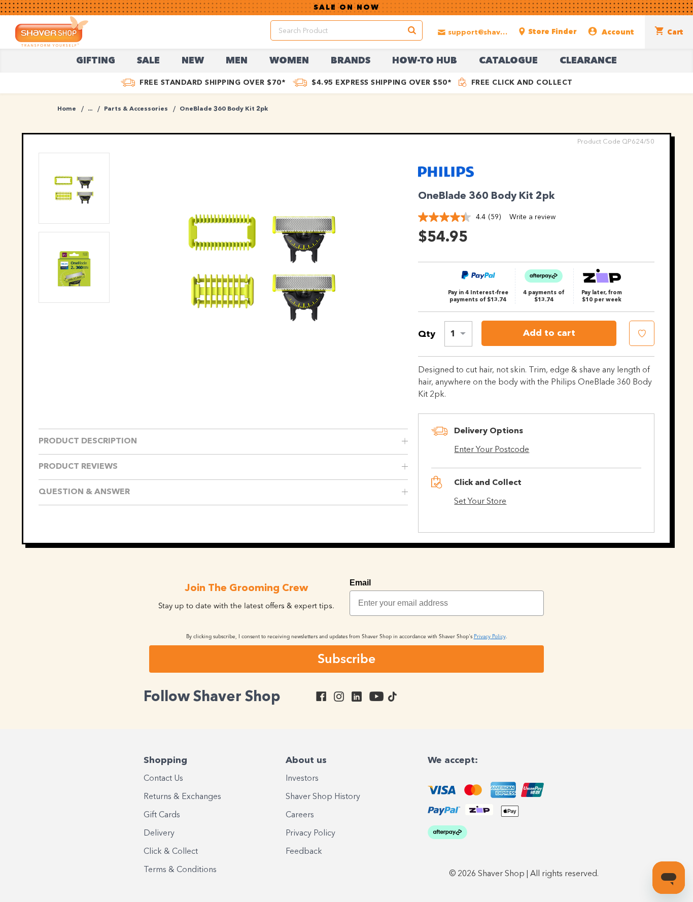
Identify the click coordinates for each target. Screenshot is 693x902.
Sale (148, 60)
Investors (302, 779)
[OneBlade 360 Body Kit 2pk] (262, 261)
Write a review (532, 217)
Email (360, 582)
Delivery (159, 833)
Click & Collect (171, 852)
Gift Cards (162, 815)
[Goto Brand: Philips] (446, 178)
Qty (426, 334)
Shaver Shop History (323, 797)
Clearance (588, 60)
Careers (300, 815)
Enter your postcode (491, 450)
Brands (350, 60)
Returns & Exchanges (182, 797)
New (193, 60)
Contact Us (163, 779)
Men (237, 60)
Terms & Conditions (180, 870)
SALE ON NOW (346, 7)
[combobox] (458, 333)
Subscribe (346, 658)
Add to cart (549, 333)
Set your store (480, 502)
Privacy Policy (310, 833)
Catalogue (508, 60)
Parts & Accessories (136, 109)
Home (66, 109)
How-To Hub (424, 60)
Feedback (304, 852)
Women (289, 60)
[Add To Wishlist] (641, 333)
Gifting (95, 60)
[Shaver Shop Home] (51, 31)
